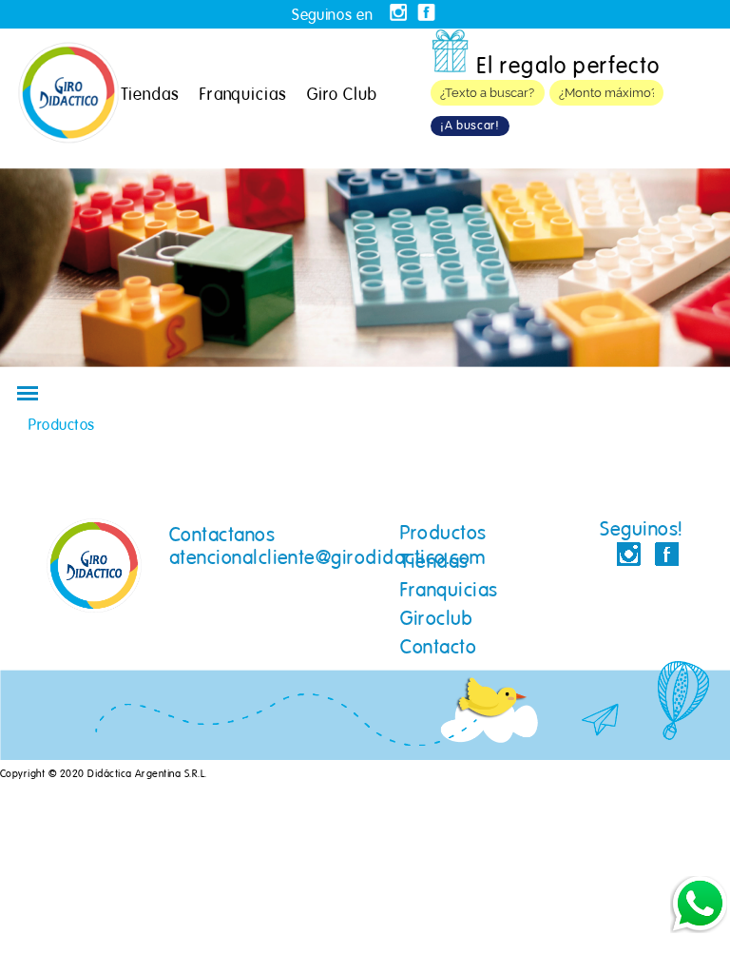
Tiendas (150, 94)
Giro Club (342, 94)
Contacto (438, 646)
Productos (443, 532)
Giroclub (436, 618)
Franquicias (243, 94)
